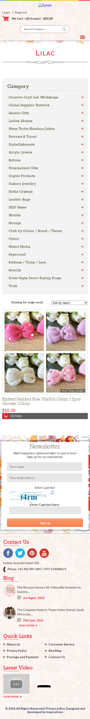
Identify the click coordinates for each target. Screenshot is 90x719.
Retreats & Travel (23, 136)
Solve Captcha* (45, 487)
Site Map (54, 650)
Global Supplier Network (29, 105)
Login (6, 12)
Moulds (15, 215)
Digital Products (22, 176)
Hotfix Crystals (21, 191)
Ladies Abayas (20, 121)
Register (21, 12)
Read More (27, 625)
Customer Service (61, 644)
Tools (13, 286)
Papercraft (17, 254)
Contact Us (56, 657)
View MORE (11, 696)
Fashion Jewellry (22, 184)
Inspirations (54, 712)
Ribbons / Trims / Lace (27, 262)
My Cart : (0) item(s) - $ (32, 18)
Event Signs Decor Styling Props (35, 278)
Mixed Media (19, 246)
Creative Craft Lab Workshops (33, 97)
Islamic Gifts (19, 113)
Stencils (15, 270)
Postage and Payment (23, 657)
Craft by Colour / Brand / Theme (35, 231)
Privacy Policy (17, 650)
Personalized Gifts (23, 168)
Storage (15, 223)
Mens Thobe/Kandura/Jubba (32, 129)
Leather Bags (19, 199)
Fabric (14, 239)
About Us (13, 644)
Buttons (14, 160)
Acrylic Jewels (20, 152)
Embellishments (22, 144)
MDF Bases (17, 207)
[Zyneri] (45, 5)
